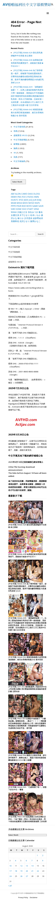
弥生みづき (33, 212)
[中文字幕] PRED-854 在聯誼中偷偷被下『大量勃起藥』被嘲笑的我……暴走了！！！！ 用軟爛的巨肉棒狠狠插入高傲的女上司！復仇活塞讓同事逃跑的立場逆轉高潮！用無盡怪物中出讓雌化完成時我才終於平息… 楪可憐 (27, 723)
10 (10, 866)
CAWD (24, 193)
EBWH (14, 196)
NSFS (37, 203)
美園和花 (15, 221)
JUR (34, 200)
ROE (24, 206)
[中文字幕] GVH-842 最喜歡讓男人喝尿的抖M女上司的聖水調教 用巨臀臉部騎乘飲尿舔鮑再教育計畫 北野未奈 (27, 689)
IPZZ (21, 200)
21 (32, 871)
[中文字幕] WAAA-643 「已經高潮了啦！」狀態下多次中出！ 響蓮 (27, 788)
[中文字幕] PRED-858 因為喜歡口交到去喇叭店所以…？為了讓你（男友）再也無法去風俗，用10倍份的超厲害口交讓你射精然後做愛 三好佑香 (27, 819)
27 (27, 876)
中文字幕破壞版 (20, 139)
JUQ (30, 200)
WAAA (14, 212)
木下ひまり (25, 215)
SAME (35, 206)
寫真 (15, 157)
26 (21, 876)
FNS (19, 196)
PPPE (13, 206)
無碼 (15, 148)
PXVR (18, 206)
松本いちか (35, 215)
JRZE (26, 200)
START (30, 209)
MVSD (31, 203)
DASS (30, 193)
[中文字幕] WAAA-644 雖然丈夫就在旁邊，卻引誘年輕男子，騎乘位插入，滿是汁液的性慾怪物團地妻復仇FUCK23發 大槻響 (27, 757)
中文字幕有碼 (19, 126)
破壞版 (16, 144)
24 (10, 876)
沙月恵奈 (28, 218)
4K (15, 152)
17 (10, 871)
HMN (36, 196)
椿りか (21, 218)
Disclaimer (33, 897)
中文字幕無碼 (19, 161)
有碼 (15, 131)
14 (32, 866)
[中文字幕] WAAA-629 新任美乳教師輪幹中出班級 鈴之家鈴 (27, 525)
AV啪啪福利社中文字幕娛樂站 (34, 893)
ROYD (29, 206)
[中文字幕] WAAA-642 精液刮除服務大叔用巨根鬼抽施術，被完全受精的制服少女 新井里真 (27, 112)
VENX (36, 209)
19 (21, 871)
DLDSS (36, 193)
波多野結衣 (38, 218)
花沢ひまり (25, 221)
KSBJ (39, 200)
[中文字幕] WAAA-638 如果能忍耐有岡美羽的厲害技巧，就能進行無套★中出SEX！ (27, 63)
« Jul (10, 885)
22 (38, 871)
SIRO (13, 209)
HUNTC (14, 200)
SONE (18, 209)
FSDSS (30, 196)
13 (27, 866)
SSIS (24, 209)
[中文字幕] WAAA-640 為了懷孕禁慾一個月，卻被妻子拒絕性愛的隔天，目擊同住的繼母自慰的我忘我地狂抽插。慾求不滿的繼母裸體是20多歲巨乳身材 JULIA (27, 76)
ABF (13, 193)
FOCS (24, 196)
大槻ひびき (22, 212)
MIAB (13, 203)
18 (16, 871)
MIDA (19, 203)
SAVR (40, 206)
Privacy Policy (23, 897)
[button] (48, 13)
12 (21, 866)
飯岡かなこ (35, 221)
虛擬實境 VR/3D (21, 135)
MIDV (25, 203)
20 (27, 871)
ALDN (18, 193)
